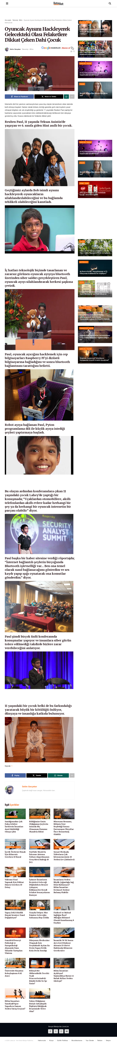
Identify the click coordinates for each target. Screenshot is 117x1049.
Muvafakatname (77, 1040)
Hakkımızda (42, 1040)
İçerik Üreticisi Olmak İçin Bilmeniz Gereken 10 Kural (15, 854)
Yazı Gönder (90, 1040)
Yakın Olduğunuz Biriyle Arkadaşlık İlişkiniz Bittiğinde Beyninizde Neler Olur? (38, 1006)
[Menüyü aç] (7, 3)
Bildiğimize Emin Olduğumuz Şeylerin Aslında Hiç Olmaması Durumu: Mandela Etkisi (38, 826)
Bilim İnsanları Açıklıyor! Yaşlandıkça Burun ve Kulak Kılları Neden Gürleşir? (64, 976)
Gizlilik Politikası (62, 1040)
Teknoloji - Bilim (17, 20)
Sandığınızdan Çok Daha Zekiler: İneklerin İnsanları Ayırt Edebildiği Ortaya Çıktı (14, 826)
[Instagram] (61, 1031)
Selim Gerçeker (15, 49)
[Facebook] (50, 1031)
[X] (56, 1031)
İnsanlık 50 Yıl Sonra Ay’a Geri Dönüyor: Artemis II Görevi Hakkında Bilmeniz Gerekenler (63, 945)
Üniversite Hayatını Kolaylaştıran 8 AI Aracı (14, 973)
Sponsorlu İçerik (14, 966)
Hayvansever (12, 817)
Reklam (99, 1040)
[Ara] (110, 3)
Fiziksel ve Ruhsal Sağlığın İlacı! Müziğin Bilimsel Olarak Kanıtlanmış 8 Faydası (64, 917)
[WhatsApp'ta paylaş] (66, 96)
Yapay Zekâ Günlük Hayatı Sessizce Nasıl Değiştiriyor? (15, 915)
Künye (51, 1040)
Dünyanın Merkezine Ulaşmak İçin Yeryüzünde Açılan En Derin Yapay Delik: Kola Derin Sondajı (39, 945)
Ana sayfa (8, 20)
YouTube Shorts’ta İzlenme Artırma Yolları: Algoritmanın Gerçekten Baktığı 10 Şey (39, 857)
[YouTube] (67, 1031)
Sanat (57, 817)
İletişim (108, 1040)
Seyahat (34, 936)
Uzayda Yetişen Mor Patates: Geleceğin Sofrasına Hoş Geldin (39, 915)
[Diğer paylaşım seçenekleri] (71, 96)
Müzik (57, 908)
